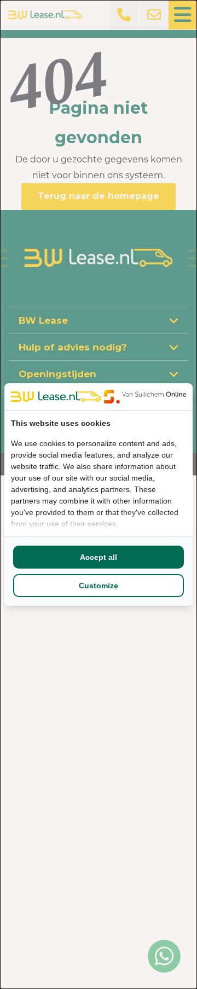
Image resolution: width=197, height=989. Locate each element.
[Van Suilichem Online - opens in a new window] (145, 396)
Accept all (98, 557)
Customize (98, 585)
